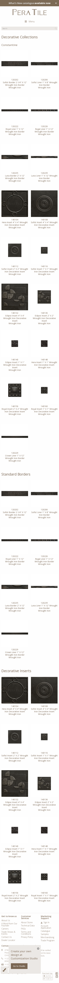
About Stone (27, 922)
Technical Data (28, 926)
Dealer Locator (8, 940)
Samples (45, 934)
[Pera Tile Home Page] (29, 12)
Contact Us (6, 937)
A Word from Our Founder (9, 925)
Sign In (46, 922)
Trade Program (48, 940)
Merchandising (47, 937)
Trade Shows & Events (8, 933)
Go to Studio (19, 966)
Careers (5, 929)
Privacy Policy (27, 937)
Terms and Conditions (26, 933)
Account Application (46, 927)
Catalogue (45, 931)
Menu (32, 21)
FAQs (23, 929)
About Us (5, 920)
